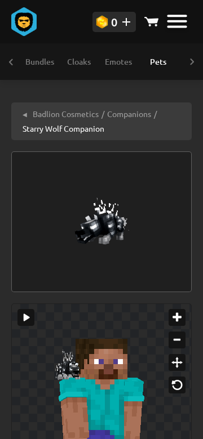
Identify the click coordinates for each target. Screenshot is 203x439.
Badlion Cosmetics (61, 114)
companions (129, 114)
